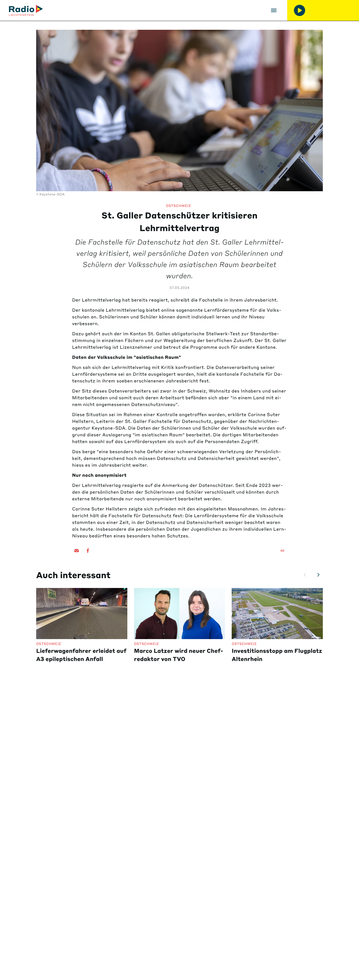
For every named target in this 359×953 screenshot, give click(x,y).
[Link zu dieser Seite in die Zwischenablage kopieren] (282, 550)
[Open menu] (273, 10)
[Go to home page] (26, 10)
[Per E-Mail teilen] (76, 550)
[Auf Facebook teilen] (87, 550)
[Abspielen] (299, 10)
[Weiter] (318, 574)
